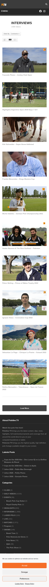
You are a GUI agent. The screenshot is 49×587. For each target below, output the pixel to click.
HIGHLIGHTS (9, 508)
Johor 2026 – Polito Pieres (14, 473)
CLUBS (7, 490)
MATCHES (8, 522)
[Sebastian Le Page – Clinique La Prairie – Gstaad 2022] (24, 337)
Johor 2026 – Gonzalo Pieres (15, 476)
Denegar (24, 572)
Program (7, 526)
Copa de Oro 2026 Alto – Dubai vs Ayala (20, 466)
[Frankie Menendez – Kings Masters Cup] (24, 164)
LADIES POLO (9, 515)
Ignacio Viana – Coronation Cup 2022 (17, 318)
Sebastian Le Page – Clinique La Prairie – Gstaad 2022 (24, 352)
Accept (24, 565)
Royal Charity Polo (13, 504)
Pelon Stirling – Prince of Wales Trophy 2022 (20, 283)
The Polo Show (12, 548)
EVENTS (7, 497)
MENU (5, 11)
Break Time (10, 533)
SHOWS (7, 530)
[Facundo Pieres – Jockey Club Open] (24, 60)
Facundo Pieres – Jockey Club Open (17, 75)
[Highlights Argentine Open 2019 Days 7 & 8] (24, 94)
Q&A (8, 544)
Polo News (10, 540)
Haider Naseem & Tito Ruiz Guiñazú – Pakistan (21, 248)
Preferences (24, 579)
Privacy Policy (29, 584)
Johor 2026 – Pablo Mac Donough (18, 469)
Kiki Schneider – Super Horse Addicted (18, 144)
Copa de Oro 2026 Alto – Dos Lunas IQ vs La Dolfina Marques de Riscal (25, 461)
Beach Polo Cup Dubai (15, 501)
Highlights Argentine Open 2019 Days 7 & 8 (19, 110)
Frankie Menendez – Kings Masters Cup (18, 179)
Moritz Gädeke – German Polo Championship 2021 (22, 214)
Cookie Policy (19, 584)
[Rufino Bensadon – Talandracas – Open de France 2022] (24, 372)
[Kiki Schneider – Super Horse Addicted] (24, 129)
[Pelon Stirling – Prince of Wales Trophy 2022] (24, 268)
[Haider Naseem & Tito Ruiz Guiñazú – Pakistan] (24, 233)
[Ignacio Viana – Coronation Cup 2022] (24, 302)
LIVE (6, 519)
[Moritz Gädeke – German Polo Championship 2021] (24, 198)
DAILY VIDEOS (10, 494)
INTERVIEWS (9, 512)
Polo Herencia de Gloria (15, 537)
